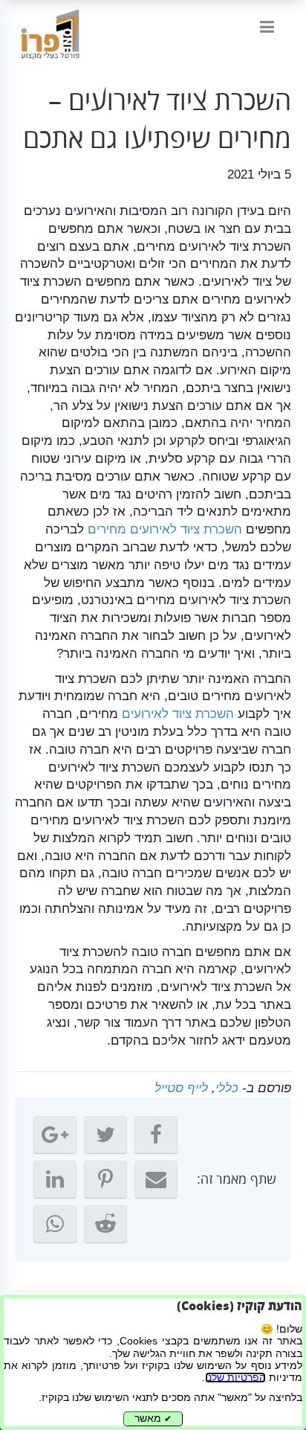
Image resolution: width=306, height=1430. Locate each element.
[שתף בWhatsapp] (54, 1224)
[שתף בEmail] (156, 1179)
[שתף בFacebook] (156, 1134)
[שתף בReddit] (105, 1224)
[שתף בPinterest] (105, 1179)
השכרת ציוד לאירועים (178, 714)
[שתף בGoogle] (54, 1134)
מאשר (153, 1418)
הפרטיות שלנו (235, 1377)
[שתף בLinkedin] (54, 1179)
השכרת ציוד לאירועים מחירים (165, 529)
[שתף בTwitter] (105, 1134)
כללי (226, 1088)
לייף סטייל (181, 1088)
